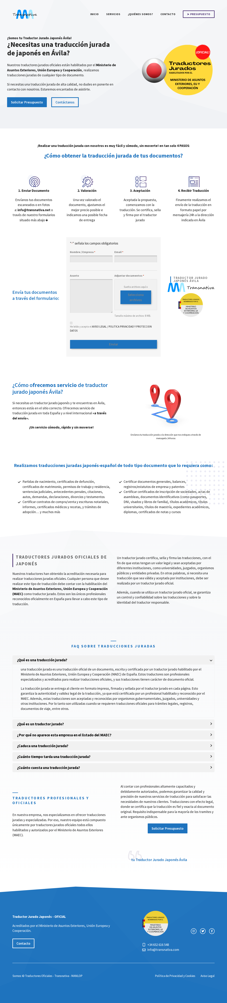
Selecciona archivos (136, 297)
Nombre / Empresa (82, 252)
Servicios (113, 14)
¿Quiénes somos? (140, 14)
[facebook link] (212, 931)
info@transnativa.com (163, 949)
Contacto (168, 14)
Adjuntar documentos (129, 275)
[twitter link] (203, 931)
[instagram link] (193, 931)
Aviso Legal (208, 976)
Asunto (74, 275)
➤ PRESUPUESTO (198, 14)
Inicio (94, 14)
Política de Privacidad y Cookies (175, 976)
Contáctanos (65, 102)
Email (118, 252)
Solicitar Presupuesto (27, 102)
